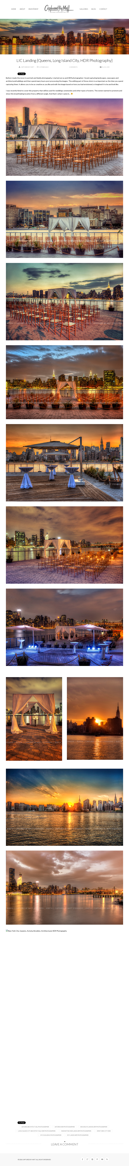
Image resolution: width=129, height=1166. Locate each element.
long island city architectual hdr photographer (36, 1131)
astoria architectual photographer (35, 1127)
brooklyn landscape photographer (93, 1127)
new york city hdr (104, 1131)
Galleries (84, 9)
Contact (103, 9)
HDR (108, 67)
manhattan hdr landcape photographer (76, 1131)
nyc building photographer (50, 1135)
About (22, 9)
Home (13, 9)
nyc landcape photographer (77, 1135)
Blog (93, 9)
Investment (33, 9)
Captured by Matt (27, 67)
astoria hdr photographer (65, 1127)
